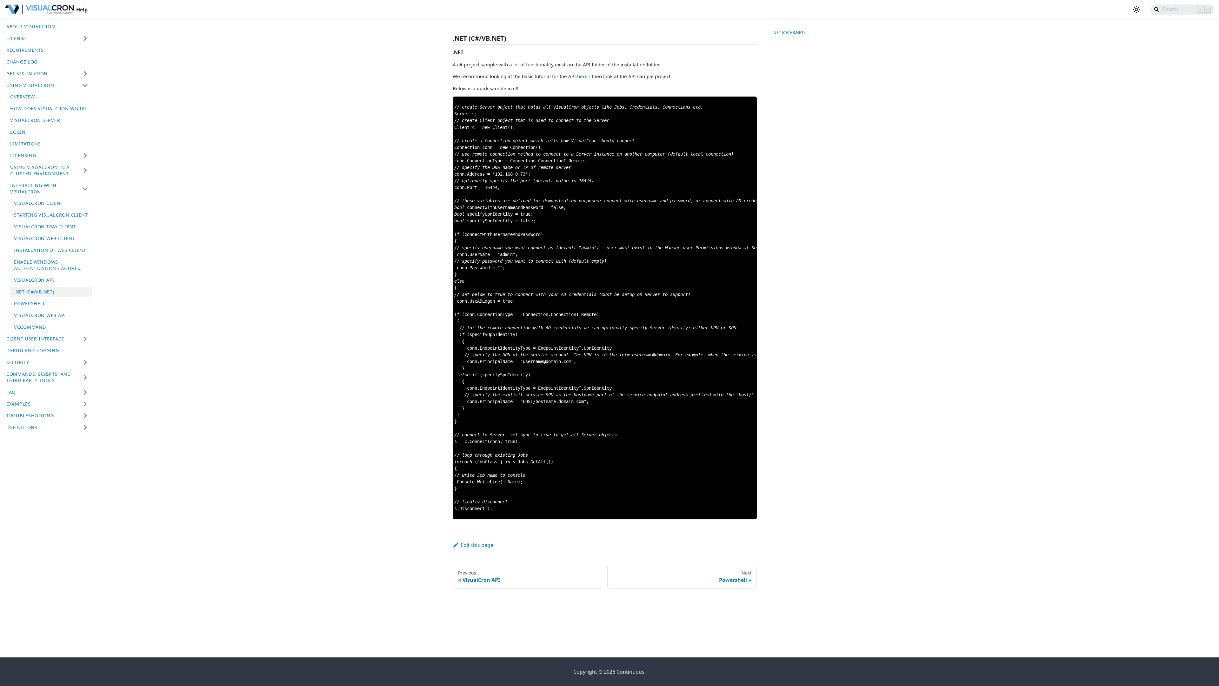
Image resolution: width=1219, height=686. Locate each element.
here (582, 76)
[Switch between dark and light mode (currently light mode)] (1136, 9)
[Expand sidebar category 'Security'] (85, 362)
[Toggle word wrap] (737, 104)
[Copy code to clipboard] (749, 104)
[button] (47, 38)
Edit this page (477, 544)
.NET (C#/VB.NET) (788, 32)
